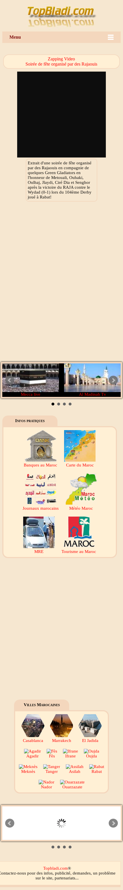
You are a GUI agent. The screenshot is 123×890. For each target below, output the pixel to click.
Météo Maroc (81, 508)
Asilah (74, 771)
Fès (52, 756)
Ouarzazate (72, 787)
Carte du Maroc (80, 465)
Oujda (91, 756)
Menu (15, 37)
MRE (38, 551)
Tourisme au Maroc (78, 551)
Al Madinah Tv (92, 394)
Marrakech (61, 740)
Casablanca (33, 740)
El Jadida (90, 740)
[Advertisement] (61, 283)
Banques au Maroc (40, 465)
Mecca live (30, 394)
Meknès (28, 771)
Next (113, 380)
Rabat (97, 771)
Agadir (32, 756)
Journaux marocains (41, 508)
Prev (9, 380)
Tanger (51, 771)
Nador (46, 787)
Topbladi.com (55, 868)
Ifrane (70, 756)
